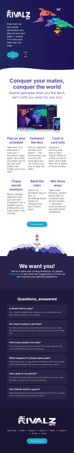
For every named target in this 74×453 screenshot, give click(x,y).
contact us (15, 274)
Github (52, 430)
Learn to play (26, 54)
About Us (42, 430)
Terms (43, 433)
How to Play (11, 430)
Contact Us (63, 430)
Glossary (32, 430)
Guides (22, 430)
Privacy (34, 433)
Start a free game (13, 55)
